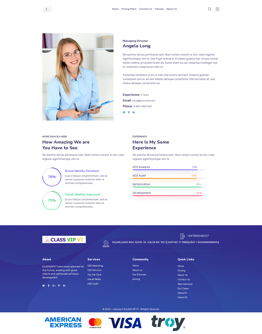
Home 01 (182, 293)
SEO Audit (92, 283)
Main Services (185, 284)
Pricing (181, 270)
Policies (159, 9)
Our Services (139, 274)
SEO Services (94, 270)
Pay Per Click (94, 274)
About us (137, 270)
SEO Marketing (95, 265)
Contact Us (145, 9)
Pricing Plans (128, 9)
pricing (136, 279)
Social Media (94, 279)
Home (115, 9)
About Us (171, 9)
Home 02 (182, 297)
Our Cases (183, 288)
